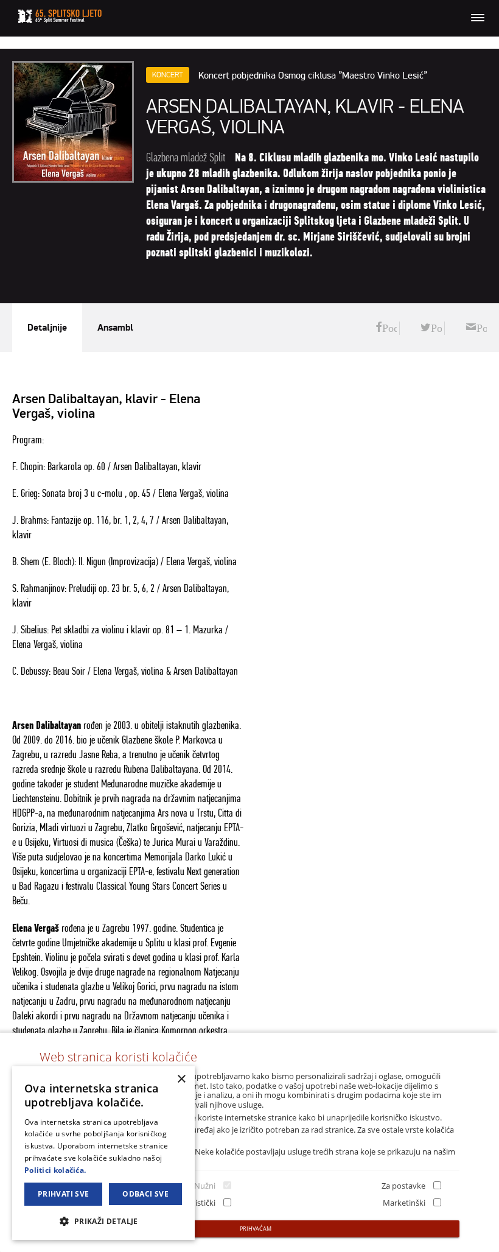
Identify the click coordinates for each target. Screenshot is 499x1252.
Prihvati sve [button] (63, 1194)
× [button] (181, 1079)
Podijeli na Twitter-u (431, 328)
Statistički (198, 1202)
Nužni (204, 1185)
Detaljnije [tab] (47, 328)
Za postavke (403, 1185)
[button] (103, 1221)
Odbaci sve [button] (145, 1194)
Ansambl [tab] (115, 328)
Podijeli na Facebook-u (386, 328)
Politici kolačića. (55, 1170)
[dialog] (103, 1153)
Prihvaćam (255, 1229)
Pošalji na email (476, 328)
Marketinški (404, 1202)
